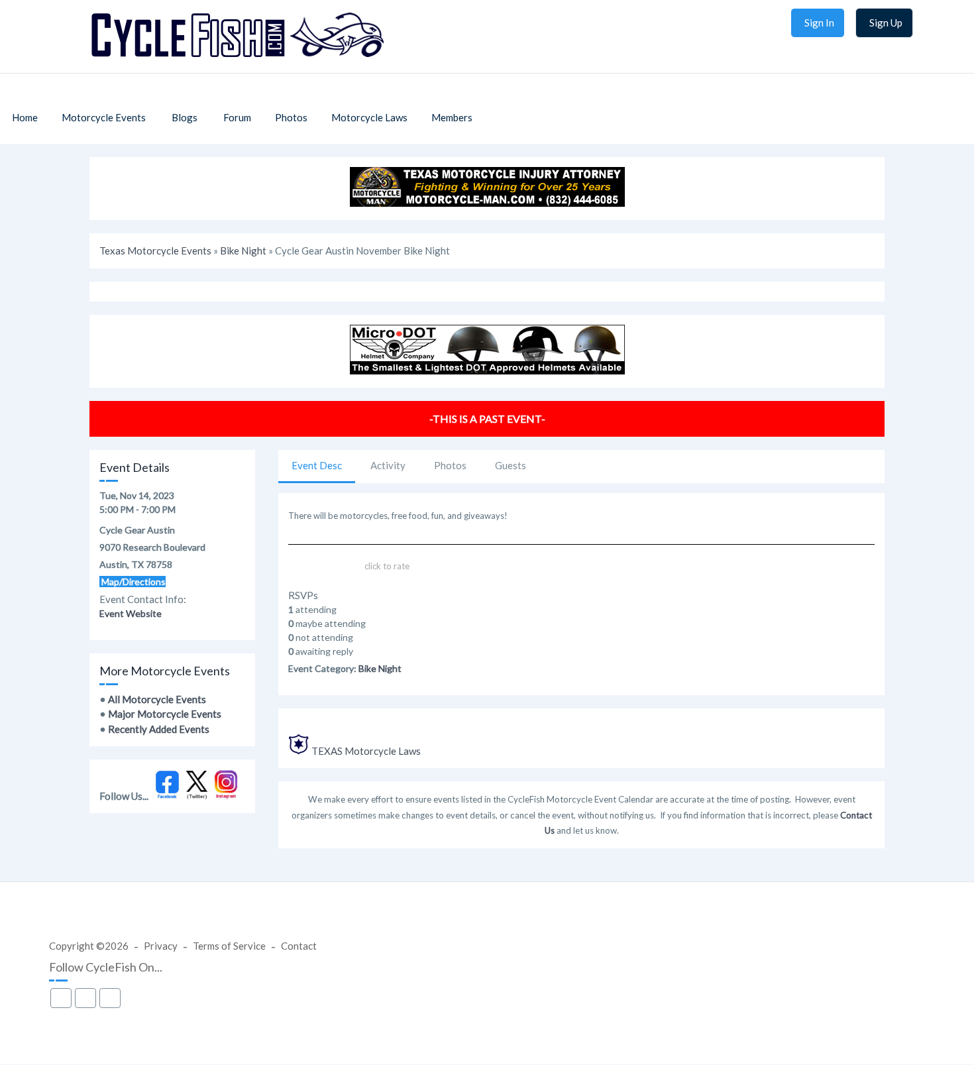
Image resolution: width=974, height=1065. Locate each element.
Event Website (130, 613)
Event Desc (317, 465)
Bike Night (243, 250)
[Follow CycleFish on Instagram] (226, 796)
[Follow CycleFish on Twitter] (197, 796)
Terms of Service (229, 946)
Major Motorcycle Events (164, 714)
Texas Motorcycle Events (155, 250)
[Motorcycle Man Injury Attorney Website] (487, 203)
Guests (510, 465)
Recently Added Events (158, 729)
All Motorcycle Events (157, 699)
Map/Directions (132, 581)
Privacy (161, 946)
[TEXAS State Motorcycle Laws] (298, 751)
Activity (388, 465)
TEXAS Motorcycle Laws (366, 751)
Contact (299, 946)
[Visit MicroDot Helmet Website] (487, 370)
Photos (450, 465)
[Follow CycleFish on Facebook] (167, 796)
